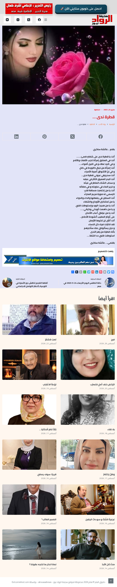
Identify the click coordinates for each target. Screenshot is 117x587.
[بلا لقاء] (88, 409)
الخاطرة (97, 109)
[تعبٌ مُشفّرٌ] (29, 319)
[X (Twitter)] (28, 19)
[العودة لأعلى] (110, 580)
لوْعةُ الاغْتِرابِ (49, 384)
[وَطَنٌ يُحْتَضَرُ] (88, 454)
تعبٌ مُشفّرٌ (50, 339)
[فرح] (88, 319)
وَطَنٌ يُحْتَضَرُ (109, 474)
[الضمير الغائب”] (29, 499)
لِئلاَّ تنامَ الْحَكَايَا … (47, 429)
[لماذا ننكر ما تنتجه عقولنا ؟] (29, 544)
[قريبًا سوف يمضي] (29, 454)
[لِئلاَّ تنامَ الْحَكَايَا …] (29, 409)
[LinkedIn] (16, 136)
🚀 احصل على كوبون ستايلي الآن (81, 8)
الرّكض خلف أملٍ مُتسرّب (102, 384)
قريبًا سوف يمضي (46, 474)
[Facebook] (39, 19)
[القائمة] (45, 19)
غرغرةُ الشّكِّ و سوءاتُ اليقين (100, 519)
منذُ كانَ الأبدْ (108, 564)
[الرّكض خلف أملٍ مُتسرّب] (88, 364)
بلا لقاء (111, 429)
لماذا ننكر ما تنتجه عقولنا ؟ (42, 564)
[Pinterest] (44, 136)
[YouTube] (7, 19)
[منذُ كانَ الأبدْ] (88, 544)
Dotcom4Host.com (20, 582)
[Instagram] (18, 19)
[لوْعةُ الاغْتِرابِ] (29, 364)
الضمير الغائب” (48, 519)
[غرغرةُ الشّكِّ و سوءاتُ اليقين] (88, 499)
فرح (113, 339)
